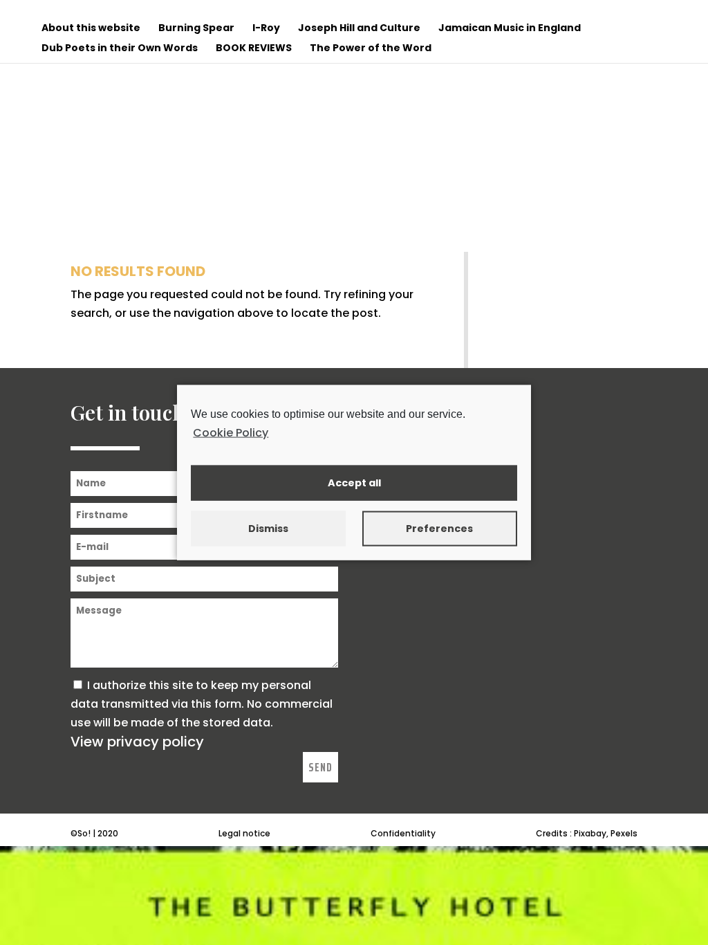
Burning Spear (196, 29)
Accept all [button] (354, 483)
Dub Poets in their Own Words (119, 49)
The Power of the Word (370, 49)
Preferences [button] (439, 528)
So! (84, 833)
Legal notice (244, 833)
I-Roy (266, 29)
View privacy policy (137, 741)
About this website (90, 29)
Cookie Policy (230, 433)
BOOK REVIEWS (254, 49)
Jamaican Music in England (509, 29)
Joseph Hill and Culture (359, 29)
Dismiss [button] (268, 528)
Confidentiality (403, 833)
